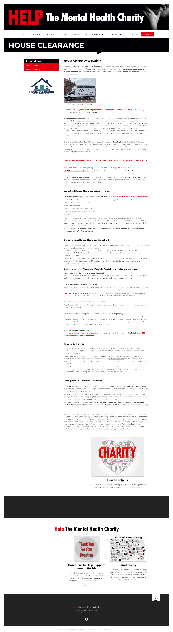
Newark (72, 424)
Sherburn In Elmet (92, 426)
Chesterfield (141, 414)
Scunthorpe (68, 426)
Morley (66, 424)
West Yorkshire (93, 429)
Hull (128, 419)
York (125, 429)
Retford (122, 424)
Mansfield (114, 422)
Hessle (105, 419)
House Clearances (33, 69)
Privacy (86, 613)
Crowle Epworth (97, 417)
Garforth (79, 419)
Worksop (119, 429)
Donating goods (70, 177)
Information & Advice (95, 34)
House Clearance (71, 34)
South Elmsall (112, 426)
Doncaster (121, 417)
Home (24, 34)
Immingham (69, 422)
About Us (37, 34)
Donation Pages (33, 61)
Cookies (80, 613)
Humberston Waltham (139, 419)
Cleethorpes (68, 417)
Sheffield (81, 426)
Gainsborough (69, 419)
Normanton (80, 424)
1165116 (95, 610)
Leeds (86, 422)
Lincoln (92, 422)
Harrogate (99, 419)
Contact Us (133, 34)
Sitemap (92, 613)
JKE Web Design (109, 629)
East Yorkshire (130, 417)
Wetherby (103, 429)
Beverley (113, 414)
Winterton (111, 429)
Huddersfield (121, 419)
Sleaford (103, 426)
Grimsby (91, 419)
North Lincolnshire (93, 424)
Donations (52, 34)
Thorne (141, 426)
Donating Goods (32, 65)
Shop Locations (68, 600)
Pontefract (115, 424)
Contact (118, 600)
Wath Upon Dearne (79, 429)
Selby (76, 426)
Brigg (119, 414)
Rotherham (130, 424)
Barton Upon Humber (95, 414)
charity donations (117, 359)
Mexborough (138, 422)
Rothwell (138, 424)
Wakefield (67, 429)
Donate (147, 34)
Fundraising (116, 34)
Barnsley (83, 414)
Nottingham (105, 424)
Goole (85, 419)
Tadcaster (134, 426)
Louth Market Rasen (103, 422)
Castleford (132, 414)
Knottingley (78, 422)
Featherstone (142, 417)
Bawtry (106, 414)
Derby (106, 417)
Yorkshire (131, 429)
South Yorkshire (124, 426)
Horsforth (112, 419)
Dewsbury (112, 417)
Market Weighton (126, 422)
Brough (125, 414)
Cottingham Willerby (82, 417)
